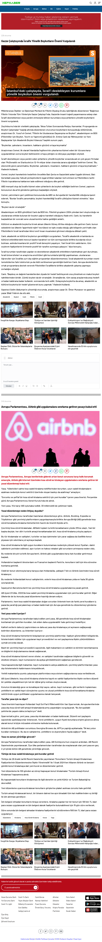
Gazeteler (70, 907)
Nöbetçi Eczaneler (25, 904)
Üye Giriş (4, 914)
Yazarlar (69, 904)
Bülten (44, 9)
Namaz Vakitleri (41, 900)
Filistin (32, 297)
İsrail (40, 297)
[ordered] (33, 385)
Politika (75, 9)
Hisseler (56, 904)
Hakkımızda (25, 939)
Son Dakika (22, 907)
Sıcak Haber (71, 911)
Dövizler (56, 900)
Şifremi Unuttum (8, 921)
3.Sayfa (27, 9)
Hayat (67, 9)
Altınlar (56, 897)
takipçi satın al (24, 911)
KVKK (57, 939)
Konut (45, 818)
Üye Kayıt (5, 918)
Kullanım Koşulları (66, 939)
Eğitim (58, 9)
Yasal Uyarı (77, 939)
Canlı (24, 297)
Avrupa (35, 9)
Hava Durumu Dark (8, 897)
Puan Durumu (40, 904)
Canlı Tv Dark (23, 897)
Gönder (9, 386)
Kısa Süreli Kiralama (32, 818)
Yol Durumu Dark (8, 900)
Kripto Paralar (58, 907)
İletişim (32, 939)
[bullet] (37, 385)
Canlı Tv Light (6, 904)
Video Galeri (71, 900)
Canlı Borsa (39, 897)
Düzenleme (7, 818)
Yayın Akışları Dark (25, 900)
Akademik (6, 297)
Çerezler (51, 939)
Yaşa (52, 818)
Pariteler (56, 911)
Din (51, 9)
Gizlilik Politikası (41, 939)
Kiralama (18, 818)
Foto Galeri (70, 897)
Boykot (16, 297)
